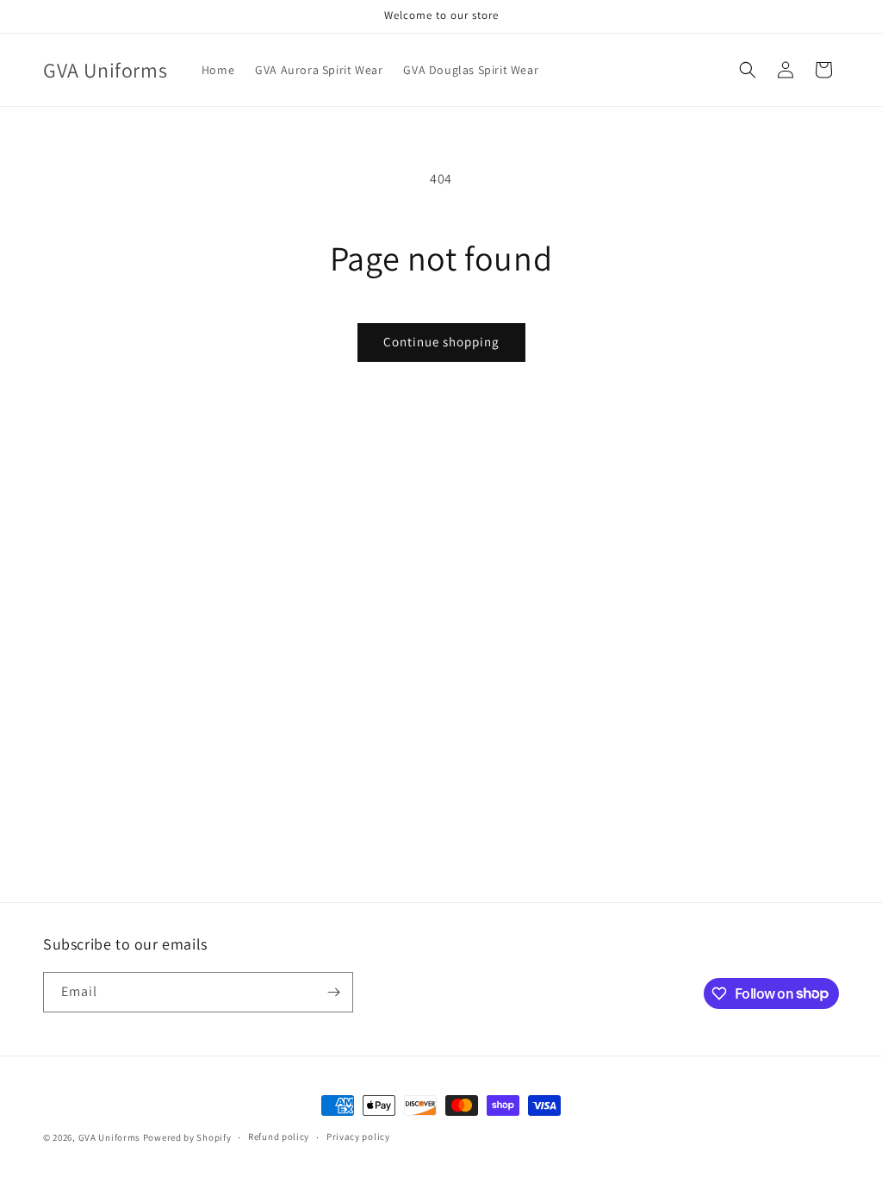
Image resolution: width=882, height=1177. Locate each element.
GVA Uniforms (109, 1137)
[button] (748, 70)
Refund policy (278, 1136)
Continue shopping (441, 341)
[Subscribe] (333, 992)
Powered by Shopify (187, 1137)
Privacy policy (358, 1136)
